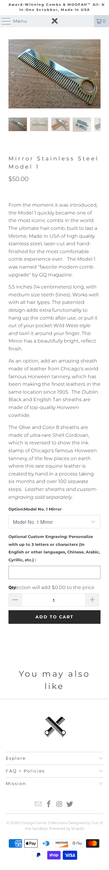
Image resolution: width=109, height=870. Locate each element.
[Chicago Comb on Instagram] (59, 804)
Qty (12, 587)
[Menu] (3, 21)
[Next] (96, 73)
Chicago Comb (33, 822)
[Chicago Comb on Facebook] (49, 804)
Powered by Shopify (66, 828)
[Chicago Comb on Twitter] (69, 804)
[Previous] (13, 73)
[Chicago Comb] (54, 21)
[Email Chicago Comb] (38, 804)
